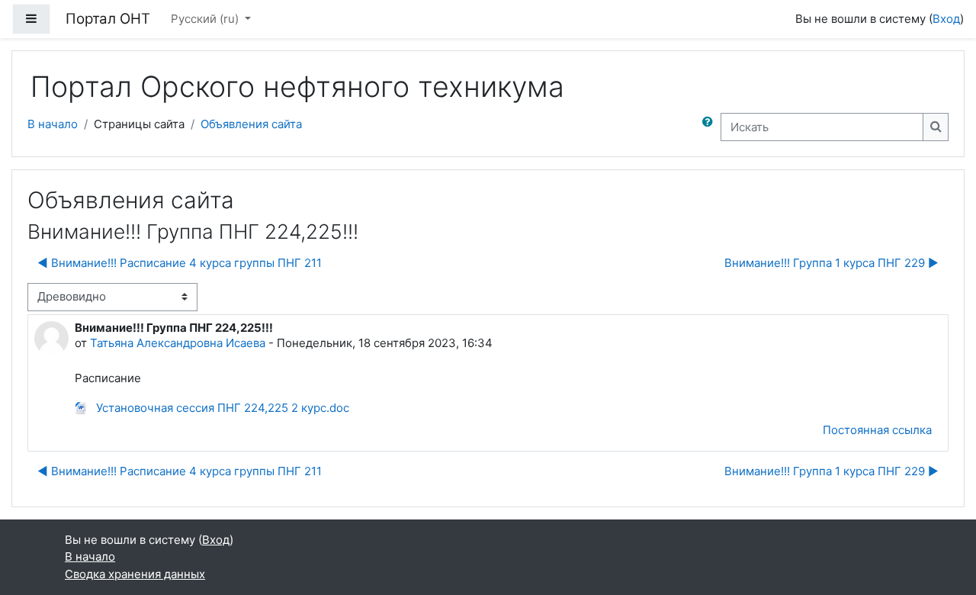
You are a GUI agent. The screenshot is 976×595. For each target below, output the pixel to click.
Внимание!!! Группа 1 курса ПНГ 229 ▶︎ (831, 263)
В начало (52, 124)
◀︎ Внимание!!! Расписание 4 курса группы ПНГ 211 (179, 263)
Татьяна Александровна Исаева (177, 343)
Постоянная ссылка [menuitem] (877, 430)
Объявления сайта (251, 124)
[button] (711, 127)
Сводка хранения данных (135, 574)
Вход (946, 18)
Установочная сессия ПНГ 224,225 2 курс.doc (221, 407)
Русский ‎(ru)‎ (206, 18)
